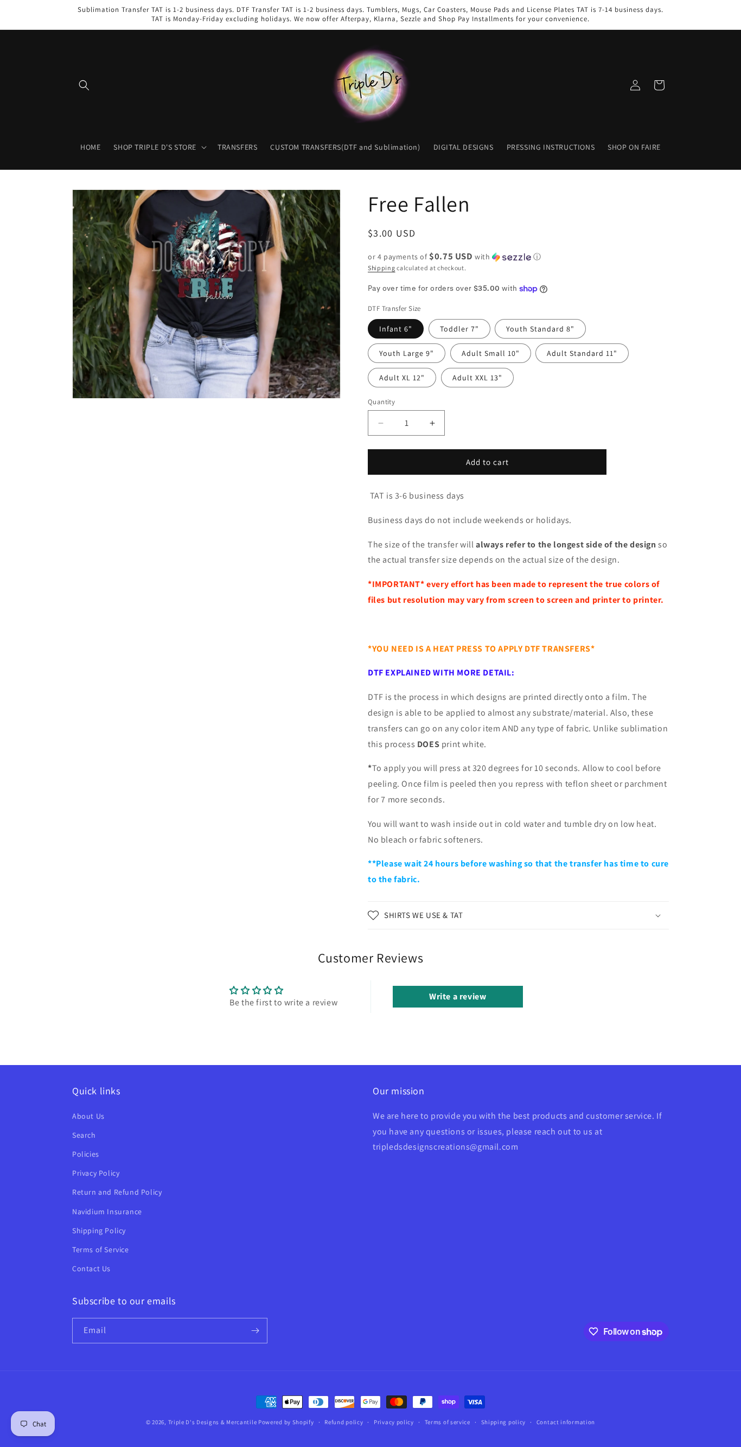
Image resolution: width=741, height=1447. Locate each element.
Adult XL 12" (402, 378)
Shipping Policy (99, 1230)
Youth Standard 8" (540, 329)
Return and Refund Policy (117, 1192)
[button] (84, 85)
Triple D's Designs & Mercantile (212, 1422)
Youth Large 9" (406, 353)
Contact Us (91, 1268)
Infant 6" (395, 329)
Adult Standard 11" (582, 353)
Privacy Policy (95, 1173)
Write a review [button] (457, 996)
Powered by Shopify (286, 1422)
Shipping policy (503, 1422)
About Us (88, 1115)
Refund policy (343, 1422)
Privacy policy (394, 1422)
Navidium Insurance (107, 1211)
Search (84, 1134)
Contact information (565, 1422)
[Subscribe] (255, 1330)
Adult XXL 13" (477, 378)
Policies (85, 1153)
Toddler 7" (459, 329)
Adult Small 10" (491, 353)
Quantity (381, 401)
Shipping (381, 268)
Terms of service (447, 1422)
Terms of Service (100, 1249)
